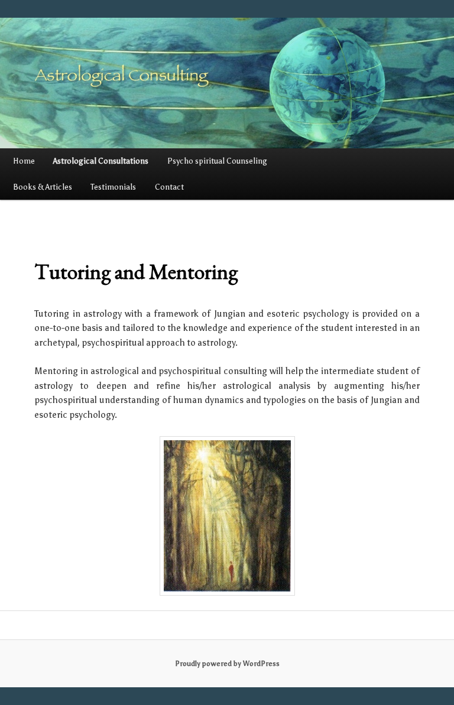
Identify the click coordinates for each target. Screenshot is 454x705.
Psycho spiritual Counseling (217, 161)
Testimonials (113, 187)
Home (24, 161)
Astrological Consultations (100, 161)
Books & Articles (42, 187)
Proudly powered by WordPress (227, 663)
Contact (169, 187)
